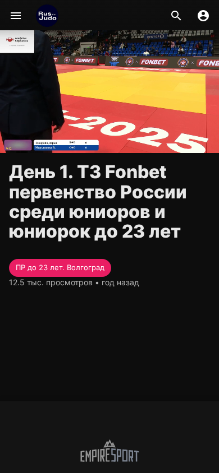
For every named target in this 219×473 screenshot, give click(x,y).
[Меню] (15, 15)
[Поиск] (176, 15)
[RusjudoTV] (47, 15)
